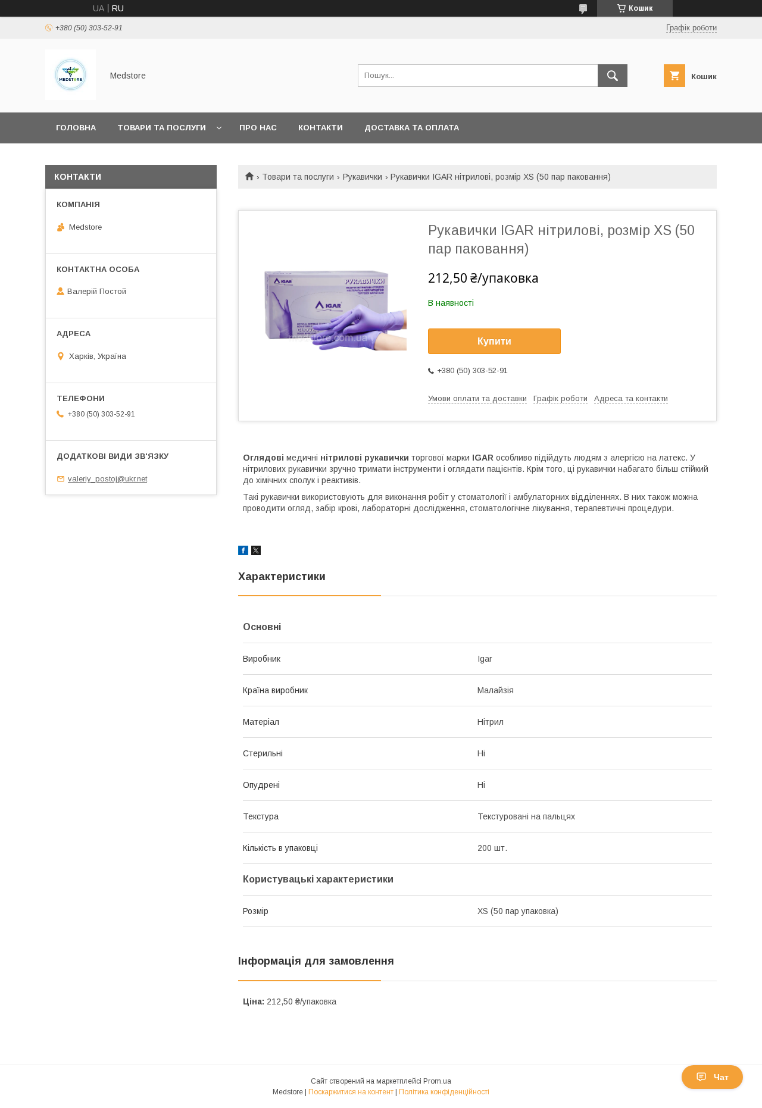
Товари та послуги (161, 127)
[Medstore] (70, 97)
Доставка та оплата (411, 127)
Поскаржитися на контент (351, 1092)
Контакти (320, 127)
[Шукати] (612, 75)
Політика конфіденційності (444, 1092)
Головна (76, 127)
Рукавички (362, 176)
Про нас (258, 127)
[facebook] (243, 552)
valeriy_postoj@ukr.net (107, 478)
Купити (494, 341)
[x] (256, 552)
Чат (721, 1077)
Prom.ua (437, 1081)
